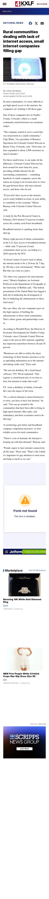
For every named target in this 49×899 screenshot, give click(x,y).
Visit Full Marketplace (37, 570)
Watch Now (41, 4)
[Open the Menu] (4, 4)
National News (13, 23)
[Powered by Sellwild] (42, 724)
